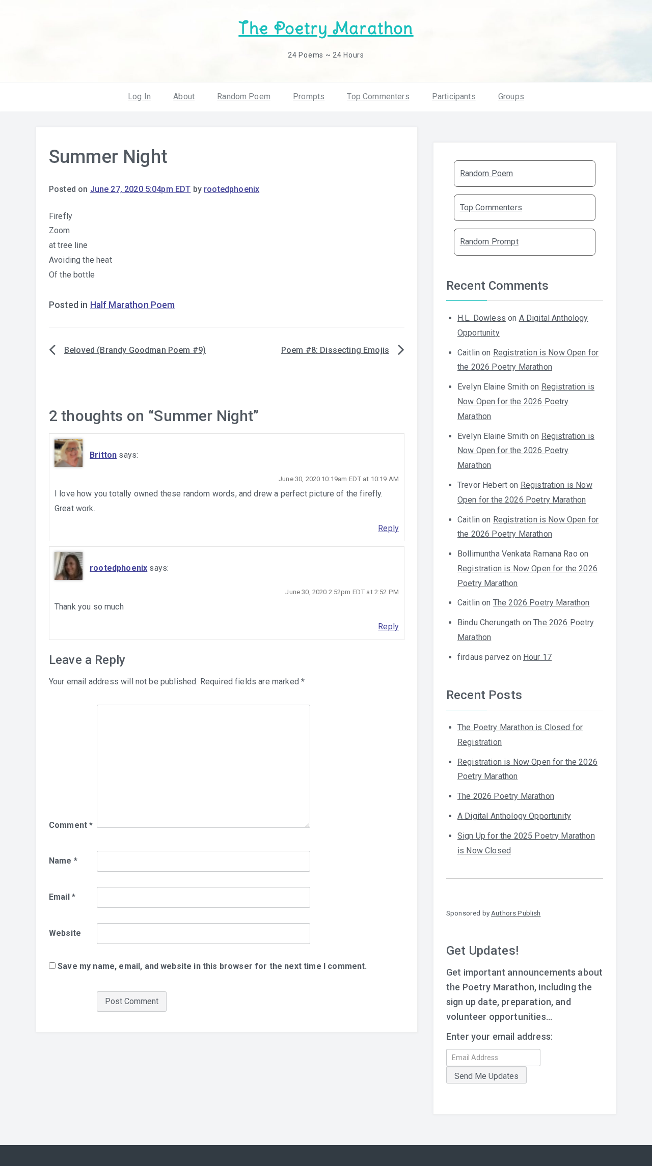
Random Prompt (489, 241)
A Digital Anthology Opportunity (514, 816)
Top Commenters (378, 96)
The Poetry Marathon (325, 28)
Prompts (308, 96)
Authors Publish (515, 913)
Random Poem (243, 96)
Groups (511, 96)
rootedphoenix (231, 189)
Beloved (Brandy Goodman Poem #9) (135, 350)
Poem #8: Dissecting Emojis (335, 350)
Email (62, 897)
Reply (388, 528)
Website (65, 933)
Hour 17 (537, 657)
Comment (71, 825)
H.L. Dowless (481, 318)
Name (63, 861)
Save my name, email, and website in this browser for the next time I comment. (212, 966)
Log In (139, 96)
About (184, 96)
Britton (103, 455)
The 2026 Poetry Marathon (541, 602)
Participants (454, 96)
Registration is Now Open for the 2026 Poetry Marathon (525, 401)
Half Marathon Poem (132, 305)
